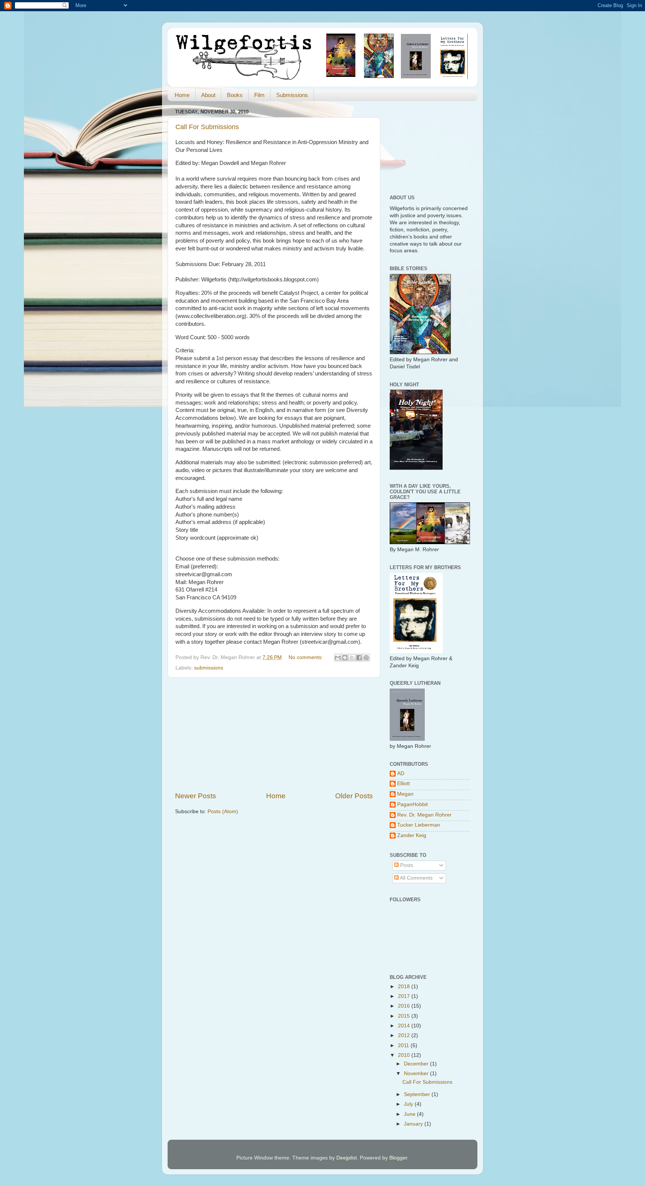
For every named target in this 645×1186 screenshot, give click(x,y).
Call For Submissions (207, 127)
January (414, 1124)
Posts (406, 865)
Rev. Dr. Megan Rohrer (424, 815)
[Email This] (338, 657)
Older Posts (354, 796)
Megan (405, 794)
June (410, 1114)
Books (235, 95)
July (409, 1104)
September (417, 1094)
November (417, 1073)
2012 (404, 1035)
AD (400, 773)
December (417, 1064)
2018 (404, 986)
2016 (404, 1006)
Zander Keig (411, 835)
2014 (404, 1026)
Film (259, 95)
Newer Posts (195, 796)
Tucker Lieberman (418, 825)
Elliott (403, 783)
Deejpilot (346, 1158)
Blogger (398, 1158)
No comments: (306, 657)
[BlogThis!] (345, 657)
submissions (208, 668)
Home (182, 95)
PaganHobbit (412, 804)
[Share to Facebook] (359, 657)
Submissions (292, 95)
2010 (404, 1055)
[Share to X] (352, 657)
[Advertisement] (274, 734)
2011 (404, 1045)
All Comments (416, 878)
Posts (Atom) (223, 811)
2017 (404, 996)
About (208, 95)
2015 (404, 1016)
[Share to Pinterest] (366, 657)
